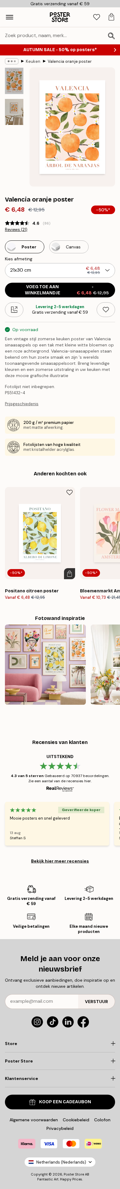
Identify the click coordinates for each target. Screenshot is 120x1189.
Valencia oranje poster (70, 61)
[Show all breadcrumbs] (11, 61)
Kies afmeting (18, 259)
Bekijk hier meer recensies (60, 861)
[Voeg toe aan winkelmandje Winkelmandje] (69, 573)
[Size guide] (14, 309)
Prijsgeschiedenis (21, 403)
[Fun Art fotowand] (45, 665)
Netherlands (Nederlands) (61, 1162)
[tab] (96, 17)
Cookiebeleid (76, 1120)
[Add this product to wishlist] (106, 309)
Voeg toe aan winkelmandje (67, 290)
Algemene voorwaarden (34, 1120)
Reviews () (16, 229)
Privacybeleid (60, 1128)
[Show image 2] (14, 112)
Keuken (33, 61)
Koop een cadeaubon (65, 1101)
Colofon (102, 1120)
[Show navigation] (9, 17)
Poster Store (74, 1174)
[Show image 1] (14, 81)
